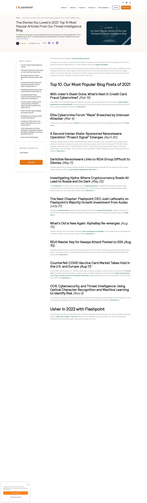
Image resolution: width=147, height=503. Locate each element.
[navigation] (82, 7)
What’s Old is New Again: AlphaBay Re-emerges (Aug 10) (31, 111)
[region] (15, 492)
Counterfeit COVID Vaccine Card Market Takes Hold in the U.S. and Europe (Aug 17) (31, 123)
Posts (17, 18)
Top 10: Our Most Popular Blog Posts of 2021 (31, 66)
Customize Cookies (15, 497)
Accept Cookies (15, 493)
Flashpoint (23, 43)
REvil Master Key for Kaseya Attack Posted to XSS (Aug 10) (31, 117)
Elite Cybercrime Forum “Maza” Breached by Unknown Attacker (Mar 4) (32, 77)
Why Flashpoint (103, 7)
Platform (64, 7)
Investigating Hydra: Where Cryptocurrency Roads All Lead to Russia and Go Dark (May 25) (31, 96)
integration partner (91, 186)
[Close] (28, 484)
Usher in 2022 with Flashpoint (30, 137)
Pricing (116, 7)
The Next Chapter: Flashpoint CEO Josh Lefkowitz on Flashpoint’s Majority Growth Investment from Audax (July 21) (31, 104)
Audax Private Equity (104, 210)
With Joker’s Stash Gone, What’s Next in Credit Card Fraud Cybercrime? (32, 71)
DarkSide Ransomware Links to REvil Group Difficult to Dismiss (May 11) (31, 90)
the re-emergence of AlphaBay (93, 231)
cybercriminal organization (79, 169)
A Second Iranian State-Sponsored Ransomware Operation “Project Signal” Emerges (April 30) (31, 84)
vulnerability (24, 38)
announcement (64, 210)
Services (72, 7)
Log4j (18, 38)
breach (76, 123)
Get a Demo (126, 7)
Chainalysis (57, 186)
